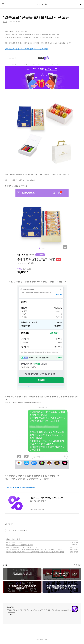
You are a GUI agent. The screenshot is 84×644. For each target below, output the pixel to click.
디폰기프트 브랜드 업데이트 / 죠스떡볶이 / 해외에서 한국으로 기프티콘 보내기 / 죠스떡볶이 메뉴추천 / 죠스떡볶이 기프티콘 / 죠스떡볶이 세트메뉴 (35, 552)
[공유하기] (13, 530)
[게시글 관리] (15, 530)
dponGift (10, 607)
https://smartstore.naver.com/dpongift (20, 487)
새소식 (8, 539)
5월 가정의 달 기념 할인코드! (13, 542)
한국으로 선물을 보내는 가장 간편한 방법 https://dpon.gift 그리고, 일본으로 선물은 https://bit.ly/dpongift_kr (39, 610)
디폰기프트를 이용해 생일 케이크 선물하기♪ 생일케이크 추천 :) (21, 547)
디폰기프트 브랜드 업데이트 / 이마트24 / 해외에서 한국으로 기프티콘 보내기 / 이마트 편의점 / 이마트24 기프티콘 (33, 549)
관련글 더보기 (77, 565)
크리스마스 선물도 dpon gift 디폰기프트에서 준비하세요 (19, 545)
